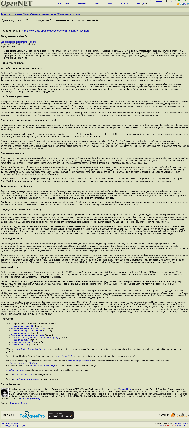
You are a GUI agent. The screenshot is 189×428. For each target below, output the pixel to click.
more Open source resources (26, 379)
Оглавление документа (69, 14)
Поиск (138, 3)
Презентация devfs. (20, 333)
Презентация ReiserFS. (22, 326)
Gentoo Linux (125, 389)
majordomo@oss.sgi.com (79, 361)
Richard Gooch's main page (42, 365)
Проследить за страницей (13, 426)
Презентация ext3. (19, 340)
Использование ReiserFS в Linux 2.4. (28, 328)
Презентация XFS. (20, 344)
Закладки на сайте (10, 423)
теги (144, 3)
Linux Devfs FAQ (64, 356)
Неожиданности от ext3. (22, 342)
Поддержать (170, 426)
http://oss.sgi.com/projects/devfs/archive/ (24, 363)
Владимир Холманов (20, 403)
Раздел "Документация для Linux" (40, 14)
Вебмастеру (182, 426)
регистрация (171, 1)
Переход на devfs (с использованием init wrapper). (34, 338)
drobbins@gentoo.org (26, 42)
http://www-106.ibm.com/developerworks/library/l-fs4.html (55, 30)
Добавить (160, 426)
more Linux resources (23, 375)
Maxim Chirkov (181, 423)
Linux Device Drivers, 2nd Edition (30, 349)
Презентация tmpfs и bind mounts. (27, 331)
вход (164, 1)
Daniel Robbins (8, 42)
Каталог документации (11, 14)
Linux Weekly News (15, 370)
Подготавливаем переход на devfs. (27, 335)
